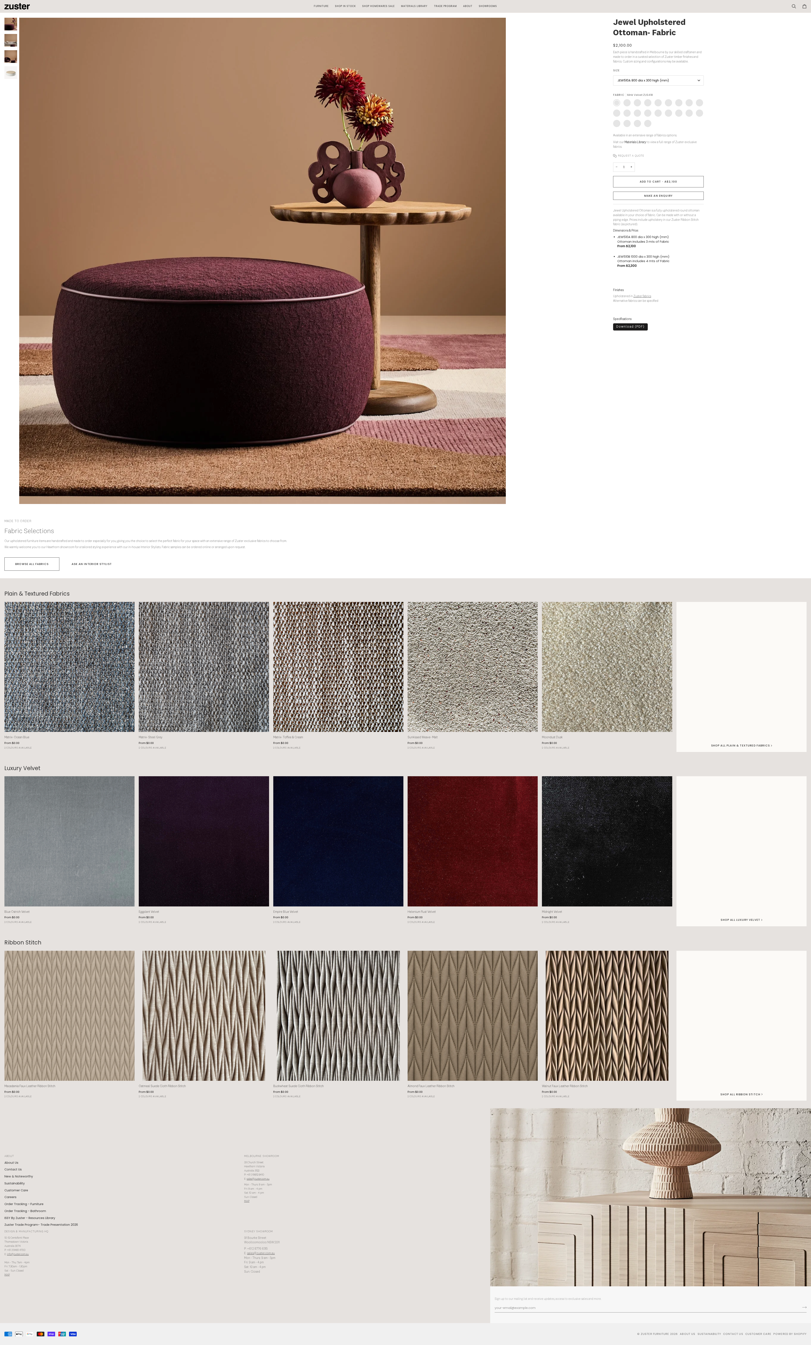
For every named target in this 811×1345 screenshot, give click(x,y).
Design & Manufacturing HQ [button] (26, 1231)
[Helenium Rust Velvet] (473, 841)
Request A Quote (631, 155)
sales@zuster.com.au (258, 1179)
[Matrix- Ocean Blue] (69, 667)
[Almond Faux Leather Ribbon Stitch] (473, 1016)
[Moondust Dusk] (607, 667)
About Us (11, 1163)
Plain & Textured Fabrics (37, 593)
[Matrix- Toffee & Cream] (338, 667)
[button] (321, 6)
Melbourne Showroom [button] (261, 1156)
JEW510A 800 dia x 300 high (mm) (643, 80)
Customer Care (16, 1190)
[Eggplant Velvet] (204, 841)
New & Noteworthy (18, 1176)
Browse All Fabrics (32, 564)
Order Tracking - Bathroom (25, 1211)
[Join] (803, 1307)
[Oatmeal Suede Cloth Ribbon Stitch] (204, 1016)
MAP (246, 1201)
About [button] (9, 1156)
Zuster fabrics (642, 296)
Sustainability (14, 1183)
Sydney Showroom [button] (258, 1231)
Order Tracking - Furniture (24, 1204)
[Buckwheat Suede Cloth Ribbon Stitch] (338, 1016)
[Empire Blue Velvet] (338, 841)
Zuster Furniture (655, 1334)
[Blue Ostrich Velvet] (69, 841)
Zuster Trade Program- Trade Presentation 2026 (41, 1225)
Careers (10, 1197)
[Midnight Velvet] (607, 841)
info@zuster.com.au (18, 1254)
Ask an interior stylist (92, 564)
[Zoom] (27, 496)
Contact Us (13, 1169)
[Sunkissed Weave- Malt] (473, 667)
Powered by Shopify (790, 1334)
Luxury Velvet (22, 768)
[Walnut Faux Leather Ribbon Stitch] (607, 1016)
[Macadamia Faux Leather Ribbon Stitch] (69, 1016)
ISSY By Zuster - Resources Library (29, 1218)
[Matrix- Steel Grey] (204, 667)
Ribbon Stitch (22, 942)
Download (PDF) (630, 326)
